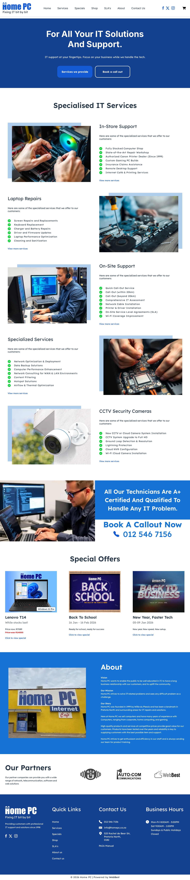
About (121, 8)
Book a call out (113, 71)
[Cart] (184, 8)
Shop (94, 8)
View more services (109, 180)
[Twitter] (167, 8)
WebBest (114, 877)
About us (57, 852)
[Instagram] (173, 8)
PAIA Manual (106, 845)
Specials (80, 8)
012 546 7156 (147, 534)
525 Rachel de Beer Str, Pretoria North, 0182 (117, 836)
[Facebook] (163, 8)
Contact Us (138, 8)
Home (47, 8)
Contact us (58, 858)
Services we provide (75, 71)
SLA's (107, 8)
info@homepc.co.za (115, 827)
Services (62, 8)
